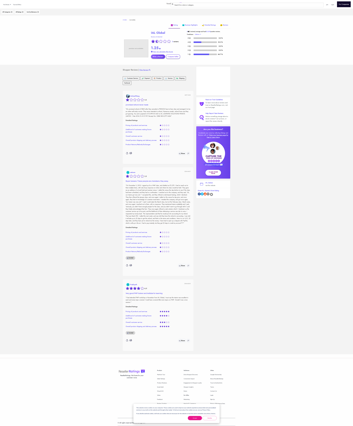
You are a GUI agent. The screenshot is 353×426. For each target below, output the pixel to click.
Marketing (187, 399)
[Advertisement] (213, 81)
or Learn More (215, 137)
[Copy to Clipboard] (211, 194)
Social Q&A (160, 387)
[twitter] (202, 194)
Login (211, 395)
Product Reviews (162, 383)
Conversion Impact (189, 378)
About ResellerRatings (216, 378)
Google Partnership (216, 374)
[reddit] (205, 194)
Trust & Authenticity (216, 383)
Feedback (160, 399)
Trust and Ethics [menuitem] (17, 5)
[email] (208, 194)
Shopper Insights (189, 387)
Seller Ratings (161, 378)
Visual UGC (160, 391)
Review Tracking (162, 403)
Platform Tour (161, 374)
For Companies (344, 4)
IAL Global (158, 33)
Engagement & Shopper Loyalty (193, 383)
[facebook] (199, 194)
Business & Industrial (156, 37)
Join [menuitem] (327, 5)
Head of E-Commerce (190, 403)
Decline (210, 418)
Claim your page (213, 173)
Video (159, 395)
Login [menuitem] (332, 5)
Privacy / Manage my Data (217, 403)
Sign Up (212, 399)
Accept (195, 418)
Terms (212, 387)
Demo (185, 391)
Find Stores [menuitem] (6, 5)
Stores (125, 20)
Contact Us (213, 391)
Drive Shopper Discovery (191, 374)
